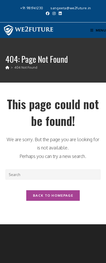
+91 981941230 (32, 8)
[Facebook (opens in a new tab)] (47, 13)
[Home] (7, 67)
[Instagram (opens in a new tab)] (54, 13)
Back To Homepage (53, 195)
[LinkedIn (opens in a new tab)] (59, 13)
